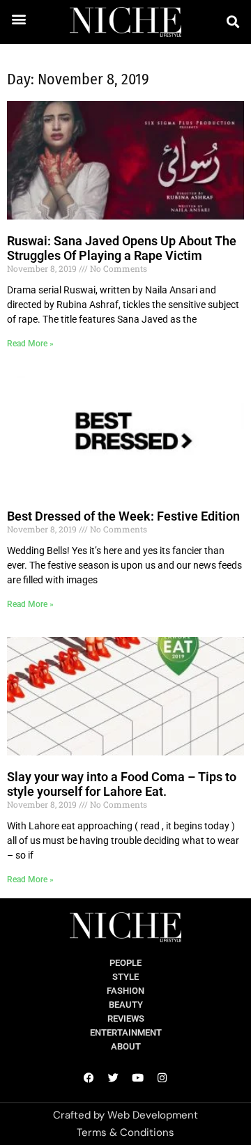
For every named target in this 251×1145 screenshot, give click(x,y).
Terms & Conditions (125, 1132)
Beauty (126, 1004)
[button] (19, 18)
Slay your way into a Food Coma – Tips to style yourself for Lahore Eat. (121, 784)
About (126, 1046)
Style (125, 976)
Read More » (30, 343)
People (125, 963)
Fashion (125, 990)
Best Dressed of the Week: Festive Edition (123, 516)
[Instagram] (162, 1078)
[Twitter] (113, 1078)
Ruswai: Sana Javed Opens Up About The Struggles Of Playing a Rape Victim (121, 248)
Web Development (152, 1115)
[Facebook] (89, 1078)
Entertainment (126, 1032)
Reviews (125, 1018)
